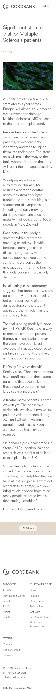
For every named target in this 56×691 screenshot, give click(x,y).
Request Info (10, 655)
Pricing (6, 612)
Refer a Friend (37, 606)
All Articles (28, 528)
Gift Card (35, 612)
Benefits (7, 590)
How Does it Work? (14, 596)
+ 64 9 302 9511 (16, 672)
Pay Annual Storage (41, 617)
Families (34, 596)
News (33, 590)
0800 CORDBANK (19, 668)
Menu (47, 6)
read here (35, 509)
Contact (7, 644)
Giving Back (36, 601)
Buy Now (8, 617)
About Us (8, 601)
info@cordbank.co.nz (16, 677)
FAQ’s (6, 606)
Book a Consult (11, 650)
